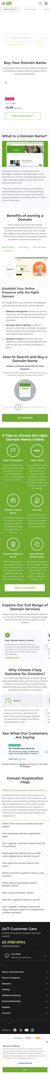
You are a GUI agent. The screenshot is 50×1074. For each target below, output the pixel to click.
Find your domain (25, 588)
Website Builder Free (17, 44)
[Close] (47, 1042)
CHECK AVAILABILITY (22, 116)
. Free (40, 44)
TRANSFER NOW (12, 658)
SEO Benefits (39, 247)
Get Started (25, 418)
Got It (25, 1070)
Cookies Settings (25, 1063)
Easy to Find (8, 247)
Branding (23, 247)
